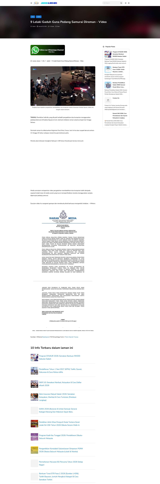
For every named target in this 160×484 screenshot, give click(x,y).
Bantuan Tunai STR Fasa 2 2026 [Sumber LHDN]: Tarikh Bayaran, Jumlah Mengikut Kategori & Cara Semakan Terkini (59, 476)
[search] (121, 3)
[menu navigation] (31, 3)
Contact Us (116, 98)
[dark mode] (125, 3)
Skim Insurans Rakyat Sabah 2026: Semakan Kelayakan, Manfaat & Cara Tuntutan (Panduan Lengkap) (57, 397)
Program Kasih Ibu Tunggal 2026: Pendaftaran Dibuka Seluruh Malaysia (60, 437)
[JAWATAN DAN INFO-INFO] (45, 3)
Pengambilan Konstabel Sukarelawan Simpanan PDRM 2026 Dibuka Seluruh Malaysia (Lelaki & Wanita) (61, 450)
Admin (34, 26)
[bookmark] (129, 3)
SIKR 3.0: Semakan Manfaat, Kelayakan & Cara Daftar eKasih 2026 (60, 384)
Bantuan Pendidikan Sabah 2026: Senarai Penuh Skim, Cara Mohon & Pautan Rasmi (120, 85)
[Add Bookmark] (57, 26)
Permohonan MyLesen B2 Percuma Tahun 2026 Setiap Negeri (61, 463)
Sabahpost (45, 337)
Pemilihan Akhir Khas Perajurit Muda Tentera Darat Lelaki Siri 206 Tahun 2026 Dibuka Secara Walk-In (59, 423)
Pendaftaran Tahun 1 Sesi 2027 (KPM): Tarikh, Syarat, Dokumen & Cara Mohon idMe (60, 370)
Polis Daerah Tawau (71, 337)
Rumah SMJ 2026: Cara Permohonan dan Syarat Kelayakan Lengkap (120, 116)
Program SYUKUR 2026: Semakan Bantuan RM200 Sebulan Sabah (59, 357)
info (33, 16)
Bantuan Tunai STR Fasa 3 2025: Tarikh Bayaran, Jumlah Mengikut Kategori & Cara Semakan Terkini (119, 69)
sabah (38, 16)
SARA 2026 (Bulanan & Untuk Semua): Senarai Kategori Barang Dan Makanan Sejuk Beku (58, 410)
